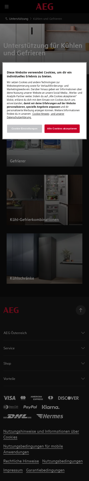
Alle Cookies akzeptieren (62, 128)
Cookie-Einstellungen (24, 128)
